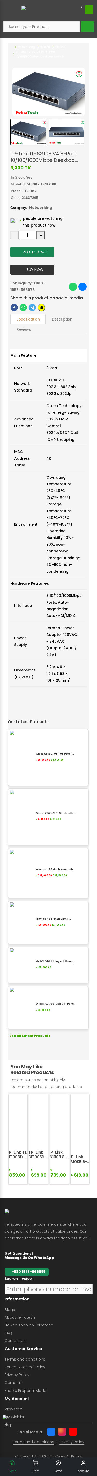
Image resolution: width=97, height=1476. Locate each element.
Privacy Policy (17, 1374)
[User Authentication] (89, 9)
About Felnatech (20, 1317)
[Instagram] (62, 1432)
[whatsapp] (23, 307)
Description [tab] (62, 319)
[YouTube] (73, 1432)
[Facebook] (51, 1432)
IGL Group (56, 1456)
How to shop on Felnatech (29, 1325)
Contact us (15, 1340)
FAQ (8, 1333)
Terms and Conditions (33, 1441)
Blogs (10, 1309)
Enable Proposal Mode (25, 1390)
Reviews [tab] (24, 329)
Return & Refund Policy (25, 1367)
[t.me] (32, 307)
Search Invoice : (19, 1278)
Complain (14, 1382)
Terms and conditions (25, 1359)
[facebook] (14, 307)
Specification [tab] (28, 319)
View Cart (13, 1409)
